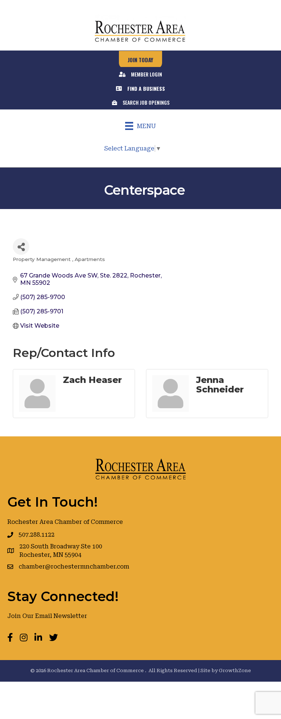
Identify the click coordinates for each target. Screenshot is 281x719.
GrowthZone (235, 670)
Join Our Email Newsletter (47, 615)
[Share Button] (21, 246)
